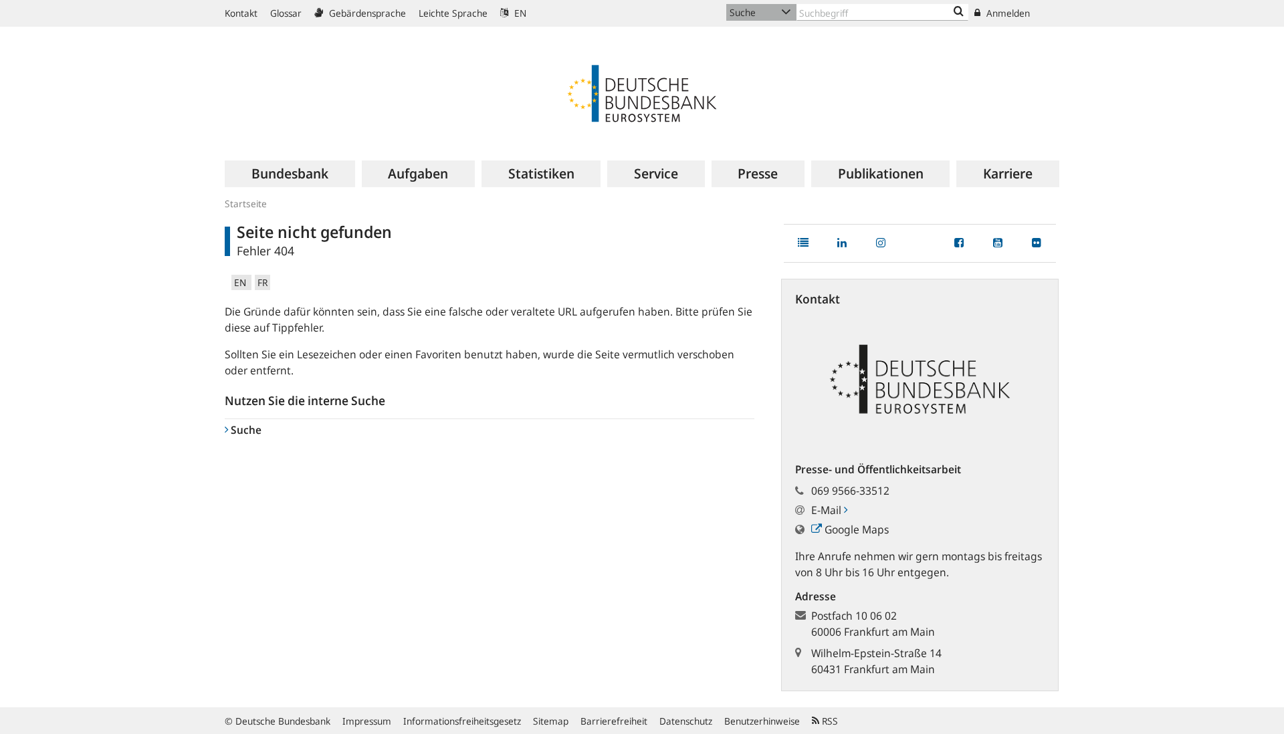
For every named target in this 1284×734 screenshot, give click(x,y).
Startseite (246, 203)
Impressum (366, 721)
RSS (828, 721)
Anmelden (1007, 13)
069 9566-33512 (850, 490)
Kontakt (241, 13)
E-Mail (827, 510)
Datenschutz (685, 721)
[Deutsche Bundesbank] (642, 92)
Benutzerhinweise (762, 721)
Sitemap (550, 721)
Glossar (286, 13)
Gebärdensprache (366, 13)
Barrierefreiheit (613, 721)
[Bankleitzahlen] (959, 12)
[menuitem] (289, 173)
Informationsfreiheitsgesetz (462, 721)
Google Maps (855, 529)
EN (519, 13)
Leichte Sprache (453, 13)
